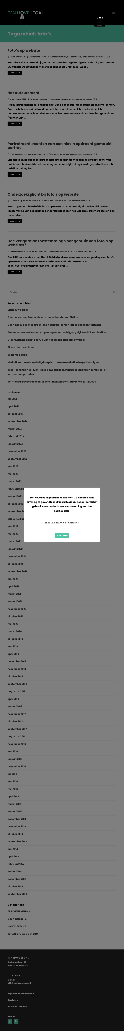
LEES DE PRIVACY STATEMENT (62, 522)
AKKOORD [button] (62, 535)
